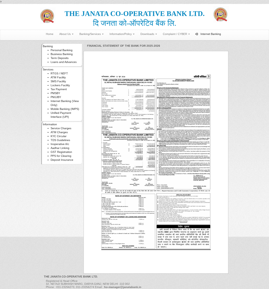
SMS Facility (58, 81)
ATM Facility (58, 77)
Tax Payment (59, 89)
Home (49, 34)
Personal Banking (61, 50)
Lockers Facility (60, 85)
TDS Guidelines (60, 140)
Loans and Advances (64, 62)
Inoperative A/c (60, 144)
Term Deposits (60, 58)
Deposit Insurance (62, 159)
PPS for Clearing (61, 155)
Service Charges (61, 128)
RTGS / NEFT (59, 73)
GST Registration (61, 151)
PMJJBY (56, 97)
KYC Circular (59, 136)
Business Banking (62, 54)
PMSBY (55, 93)
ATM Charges (59, 132)
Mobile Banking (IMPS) (65, 108)
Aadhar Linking (60, 148)
